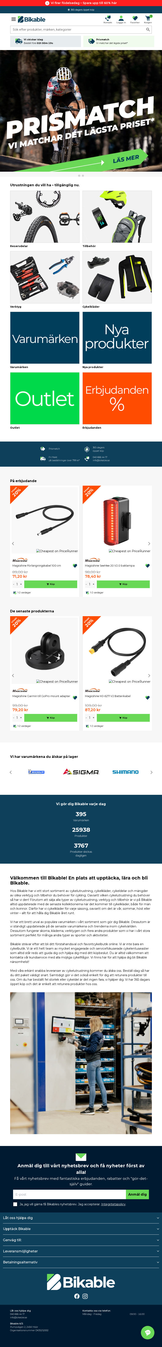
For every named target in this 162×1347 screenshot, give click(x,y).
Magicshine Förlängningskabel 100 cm (36, 565)
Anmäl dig (137, 1194)
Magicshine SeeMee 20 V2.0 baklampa (110, 565)
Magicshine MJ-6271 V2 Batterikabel (108, 696)
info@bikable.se (101, 460)
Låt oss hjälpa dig (18, 1218)
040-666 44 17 (100, 457)
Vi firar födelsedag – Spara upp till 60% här (84, 3)
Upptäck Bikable (17, 1229)
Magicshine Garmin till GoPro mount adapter (41, 696)
